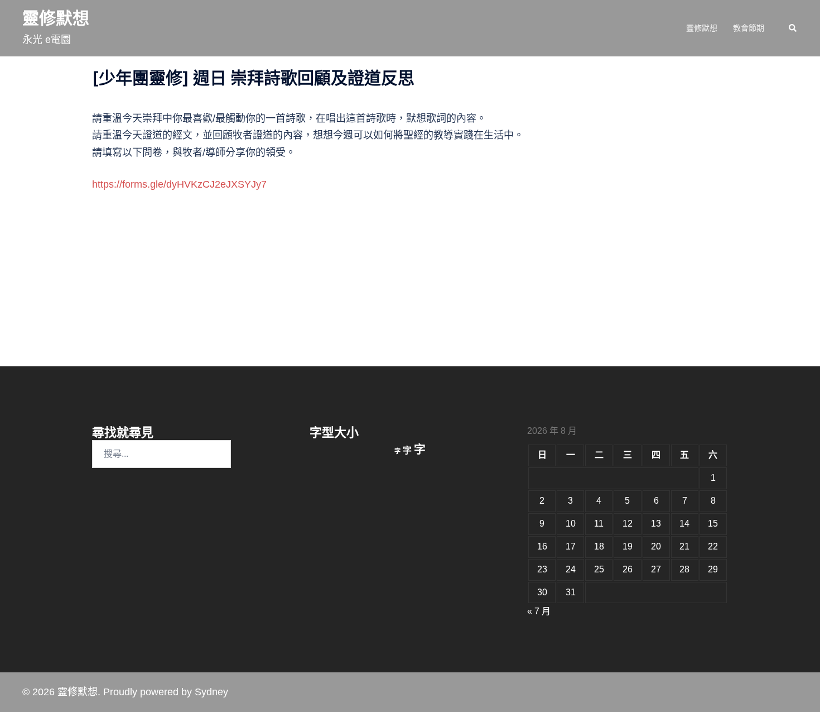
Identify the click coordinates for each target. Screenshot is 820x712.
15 (713, 523)
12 (628, 523)
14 (684, 523)
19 (628, 546)
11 (599, 523)
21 (684, 546)
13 (656, 523)
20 (656, 546)
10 (571, 523)
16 (542, 546)
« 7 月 (539, 611)
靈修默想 (55, 18)
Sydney (211, 691)
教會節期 (748, 27)
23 (542, 569)
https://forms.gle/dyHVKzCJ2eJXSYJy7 (179, 184)
